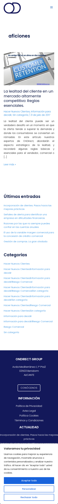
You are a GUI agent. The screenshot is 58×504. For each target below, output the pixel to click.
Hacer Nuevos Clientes (17, 111)
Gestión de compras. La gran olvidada (25, 241)
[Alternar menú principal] (51, 7)
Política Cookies (29, 415)
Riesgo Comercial (14, 326)
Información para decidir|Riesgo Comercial (28, 321)
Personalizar (29, 488)
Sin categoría (20, 115)
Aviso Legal (29, 411)
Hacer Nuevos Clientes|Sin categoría (25, 310)
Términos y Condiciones (29, 420)
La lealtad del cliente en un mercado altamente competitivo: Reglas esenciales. (28, 98)
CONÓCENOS (29, 388)
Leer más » (10, 164)
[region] (29, 473)
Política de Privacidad (29, 406)
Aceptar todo (29, 480)
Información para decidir (18, 316)
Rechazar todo (29, 497)
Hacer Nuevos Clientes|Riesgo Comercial (27, 305)
